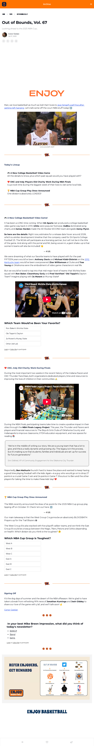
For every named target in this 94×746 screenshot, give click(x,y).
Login (6, 349)
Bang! (12, 634)
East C (8, 569)
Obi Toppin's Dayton (14, 333)
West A (9, 543)
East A (8, 559)
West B (9, 548)
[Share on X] (8, 41)
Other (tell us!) (12, 344)
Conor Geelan (11, 610)
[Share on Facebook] (3, 41)
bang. (12, 638)
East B (9, 564)
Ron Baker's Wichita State (17, 328)
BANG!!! (13, 631)
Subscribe (13, 349)
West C (9, 554)
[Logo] (4, 4)
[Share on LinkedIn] (16, 41)
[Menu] (91, 4)
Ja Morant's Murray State (16, 339)
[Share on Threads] (12, 41)
